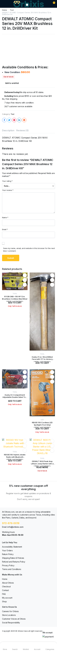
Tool (12, 10)
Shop (4, 601)
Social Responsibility (11, 622)
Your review (7, 190)
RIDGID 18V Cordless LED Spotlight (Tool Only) (42, 423)
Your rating (7, 181)
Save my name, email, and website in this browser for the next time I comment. (29, 249)
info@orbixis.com (15, 527)
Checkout (6, 586)
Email (5, 229)
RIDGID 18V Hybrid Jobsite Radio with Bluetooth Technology (14, 457)
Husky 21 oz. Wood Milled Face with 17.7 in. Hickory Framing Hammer (42, 359)
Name (5, 217)
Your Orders (7, 550)
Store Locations (9, 615)
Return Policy (8, 554)
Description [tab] (8, 130)
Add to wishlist (12, 83)
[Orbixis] (28, 4)
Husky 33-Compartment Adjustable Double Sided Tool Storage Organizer (14, 397)
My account (7, 598)
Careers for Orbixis (10, 611)
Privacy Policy (8, 565)
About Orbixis (8, 583)
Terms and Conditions (11, 569)
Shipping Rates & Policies (13, 558)
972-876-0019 (10, 523)
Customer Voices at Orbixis (14, 619)
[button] (52, 4)
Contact (5, 590)
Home (4, 10)
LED (42, 420)
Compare (25, 285)
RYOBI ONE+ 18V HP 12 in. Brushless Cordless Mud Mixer (14, 297)
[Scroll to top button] (52, 639)
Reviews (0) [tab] (22, 130)
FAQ (4, 594)
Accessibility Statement (12, 547)
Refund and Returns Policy (13, 562)
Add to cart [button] (15, 401)
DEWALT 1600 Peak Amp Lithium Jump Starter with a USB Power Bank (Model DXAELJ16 (42, 464)
